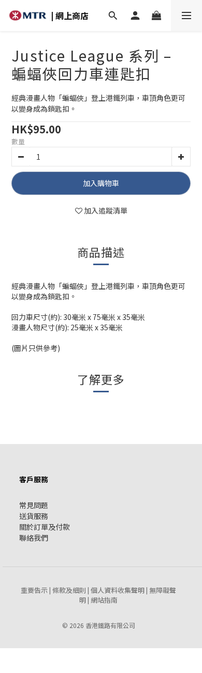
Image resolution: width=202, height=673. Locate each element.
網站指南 (104, 600)
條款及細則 (69, 590)
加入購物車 (101, 183)
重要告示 (34, 590)
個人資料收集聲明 (118, 590)
